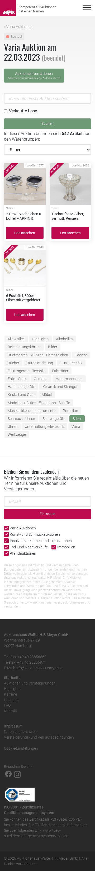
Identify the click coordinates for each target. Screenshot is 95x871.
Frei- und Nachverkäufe (29, 547)
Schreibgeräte (53, 419)
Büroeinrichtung (40, 363)
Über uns (11, 700)
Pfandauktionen (23, 553)
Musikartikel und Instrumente (31, 411)
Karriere (10, 694)
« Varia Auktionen (18, 27)
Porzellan (70, 411)
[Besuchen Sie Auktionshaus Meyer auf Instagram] (17, 773)
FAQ (7, 705)
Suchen (47, 123)
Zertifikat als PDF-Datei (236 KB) (55, 819)
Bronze (81, 355)
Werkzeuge (17, 434)
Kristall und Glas (21, 395)
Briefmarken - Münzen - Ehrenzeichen (38, 355)
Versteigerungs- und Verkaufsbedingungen (39, 737)
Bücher (13, 363)
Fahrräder (60, 371)
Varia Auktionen (23, 528)
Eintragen (47, 514)
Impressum (13, 726)
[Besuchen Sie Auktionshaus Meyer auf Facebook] (8, 773)
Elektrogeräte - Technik (26, 371)
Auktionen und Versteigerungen (29, 683)
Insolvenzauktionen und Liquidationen (41, 541)
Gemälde (41, 379)
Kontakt (10, 711)
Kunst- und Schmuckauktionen (35, 534)
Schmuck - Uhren (21, 419)
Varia (76, 426)
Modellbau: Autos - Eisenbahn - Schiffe (39, 403)
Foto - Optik (17, 379)
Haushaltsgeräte (21, 387)
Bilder (52, 347)
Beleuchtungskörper (24, 347)
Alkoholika (64, 339)
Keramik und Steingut (60, 387)
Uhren (12, 426)
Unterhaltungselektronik (44, 426)
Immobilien (66, 547)
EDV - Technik (71, 363)
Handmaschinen (69, 379)
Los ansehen (24, 233)
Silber (77, 419)
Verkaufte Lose (23, 110)
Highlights (40, 339)
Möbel (47, 395)
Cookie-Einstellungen (21, 748)
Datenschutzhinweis (20, 732)
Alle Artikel (16, 339)
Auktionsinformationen (34, 75)
